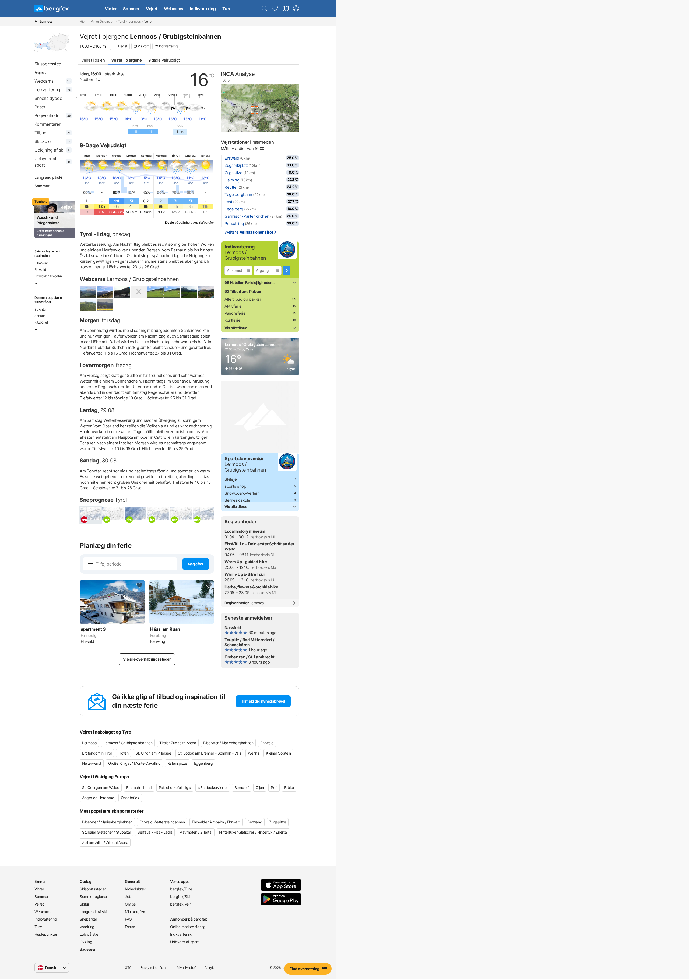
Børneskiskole (237, 500)
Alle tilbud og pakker (242, 299)
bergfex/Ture (181, 889)
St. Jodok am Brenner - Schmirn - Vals (209, 753)
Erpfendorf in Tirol (96, 753)
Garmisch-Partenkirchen (246, 216)
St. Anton (40, 309)
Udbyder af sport (184, 941)
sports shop (235, 486)
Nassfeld (232, 627)
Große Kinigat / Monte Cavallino (134, 763)
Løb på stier (89, 934)
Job (128, 896)
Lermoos (134, 21)
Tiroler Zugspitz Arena (177, 743)
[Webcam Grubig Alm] (122, 292)
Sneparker (88, 919)
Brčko (289, 787)
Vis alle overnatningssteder (147, 659)
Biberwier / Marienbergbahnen (228, 743)
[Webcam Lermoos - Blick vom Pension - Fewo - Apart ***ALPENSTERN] (105, 305)
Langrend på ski (48, 177)
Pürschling (234, 223)
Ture (226, 8)
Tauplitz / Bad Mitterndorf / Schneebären (249, 642)
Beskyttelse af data (153, 968)
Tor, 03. (205, 155)
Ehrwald (40, 270)
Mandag (161, 155)
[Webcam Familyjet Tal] (155, 292)
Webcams (173, 8)
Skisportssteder (93, 889)
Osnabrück (130, 797)
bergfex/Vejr (180, 904)
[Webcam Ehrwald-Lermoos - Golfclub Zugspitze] (189, 292)
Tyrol (121, 21)
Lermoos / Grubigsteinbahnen (127, 743)
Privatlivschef (185, 968)
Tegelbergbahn (238, 194)
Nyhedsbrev (135, 889)
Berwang (254, 822)
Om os (130, 904)
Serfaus (39, 316)
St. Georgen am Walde (100, 787)
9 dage (164, 60)
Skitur (84, 904)
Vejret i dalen (93, 60)
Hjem (83, 21)
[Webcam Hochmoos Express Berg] (139, 292)
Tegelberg (233, 209)
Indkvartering (203, 8)
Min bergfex (135, 911)
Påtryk (209, 968)
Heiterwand (91, 763)
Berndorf (241, 787)
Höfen (123, 753)
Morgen (101, 155)
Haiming (231, 180)
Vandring (87, 926)
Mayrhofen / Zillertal (195, 832)
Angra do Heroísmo (98, 797)
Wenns (253, 753)
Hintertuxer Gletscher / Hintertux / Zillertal (253, 832)
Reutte (230, 187)
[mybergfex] (296, 8)
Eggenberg (203, 763)
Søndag (146, 155)
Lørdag (131, 155)
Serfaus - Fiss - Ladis (155, 832)
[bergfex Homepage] (51, 8)
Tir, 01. (175, 155)
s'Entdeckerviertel (212, 787)
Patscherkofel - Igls (175, 787)
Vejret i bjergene (126, 60)
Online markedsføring (188, 926)
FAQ (128, 919)
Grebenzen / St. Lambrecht (249, 656)
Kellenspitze (177, 763)
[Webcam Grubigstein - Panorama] (105, 292)
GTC (128, 968)
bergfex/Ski (180, 896)
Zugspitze (233, 172)
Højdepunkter (45, 934)
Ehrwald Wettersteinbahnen (162, 822)
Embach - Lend (139, 787)
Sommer (131, 8)
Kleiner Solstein (278, 753)
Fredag (116, 155)
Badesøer (88, 949)
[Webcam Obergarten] (88, 305)
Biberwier (41, 263)
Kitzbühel (41, 322)
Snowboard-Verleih (241, 493)
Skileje (230, 479)
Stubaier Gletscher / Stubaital (106, 832)
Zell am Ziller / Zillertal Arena (105, 842)
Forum (130, 926)
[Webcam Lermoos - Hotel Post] (206, 292)
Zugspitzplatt (236, 165)
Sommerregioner (93, 896)
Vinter (111, 8)
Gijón (260, 787)
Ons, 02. (190, 155)
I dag (87, 155)
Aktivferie (233, 306)
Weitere (248, 232)
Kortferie (232, 320)
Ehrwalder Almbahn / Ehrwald (216, 822)
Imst (228, 201)
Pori (274, 787)
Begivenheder (244, 603)
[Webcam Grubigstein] (88, 292)
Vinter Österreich (102, 21)
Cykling (86, 941)
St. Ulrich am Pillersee (153, 753)
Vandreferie (235, 313)
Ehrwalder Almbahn (48, 276)
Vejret (151, 8)
